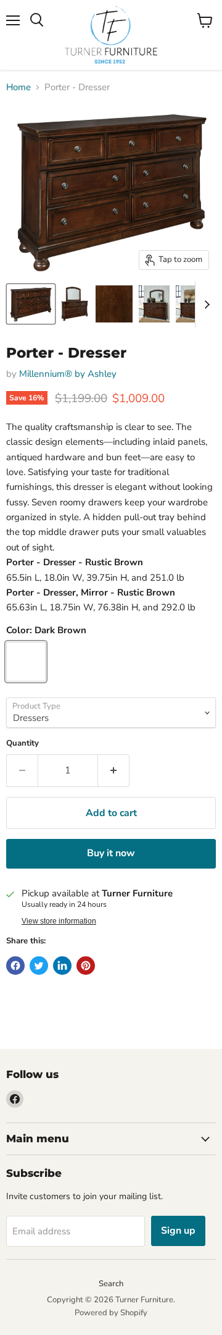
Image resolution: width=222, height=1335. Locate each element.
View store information (59, 921)
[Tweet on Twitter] (39, 965)
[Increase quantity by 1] (114, 770)
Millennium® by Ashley (68, 374)
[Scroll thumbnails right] (205, 304)
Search (111, 1283)
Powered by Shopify (111, 1312)
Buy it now (111, 853)
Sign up (178, 1230)
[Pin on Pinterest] (85, 965)
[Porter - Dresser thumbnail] (31, 304)
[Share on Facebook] (15, 965)
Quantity (22, 743)
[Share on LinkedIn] (62, 965)
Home (18, 87)
